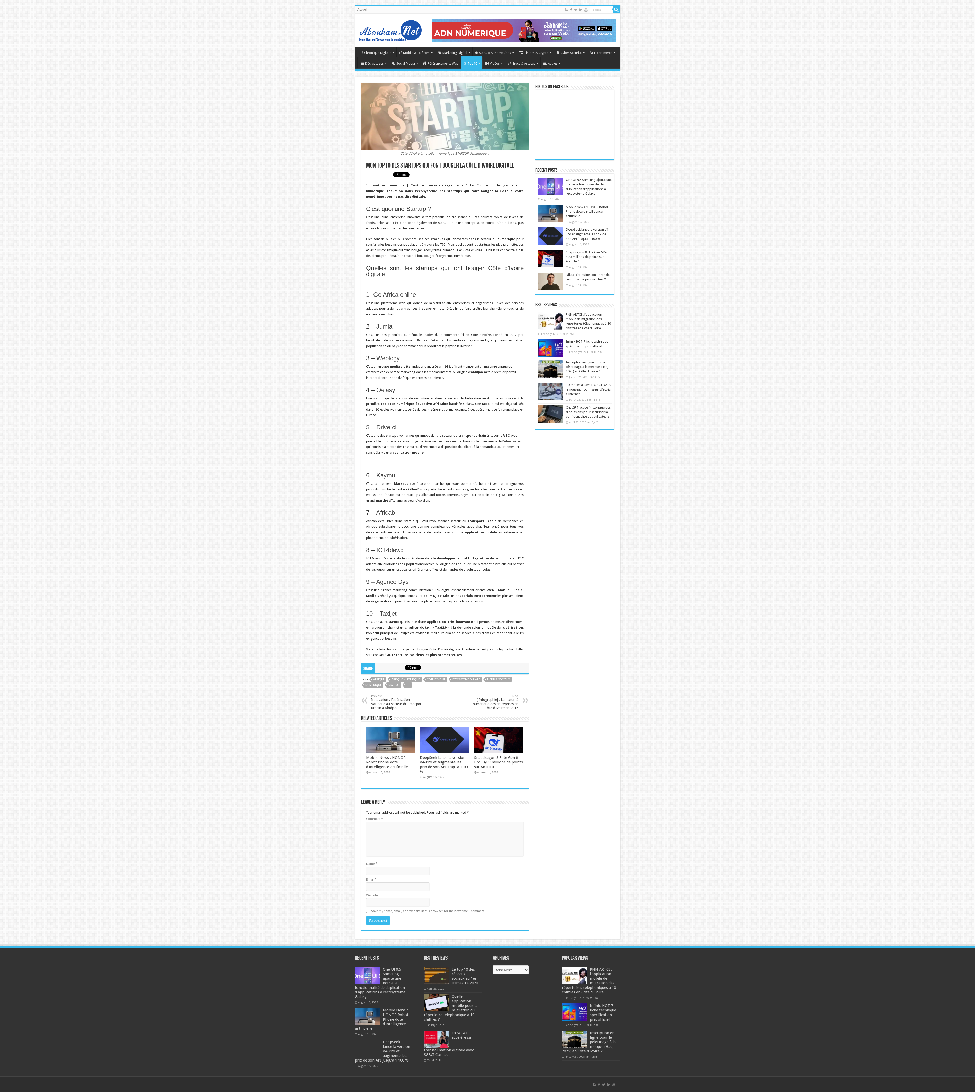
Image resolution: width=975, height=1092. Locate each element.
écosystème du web (466, 679)
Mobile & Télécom (416, 53)
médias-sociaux (498, 679)
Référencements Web (443, 63)
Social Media (405, 63)
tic (408, 685)
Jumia (384, 326)
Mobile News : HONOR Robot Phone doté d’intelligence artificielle (387, 762)
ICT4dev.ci (390, 550)
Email (371, 879)
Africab (385, 512)
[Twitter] (576, 10)
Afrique (379, 679)
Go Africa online (394, 294)
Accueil (362, 9)
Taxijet (388, 613)
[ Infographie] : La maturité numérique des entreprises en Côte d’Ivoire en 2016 (495, 702)
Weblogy (388, 358)
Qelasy (385, 389)
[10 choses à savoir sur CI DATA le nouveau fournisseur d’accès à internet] (550, 391)
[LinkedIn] (581, 10)
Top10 (472, 63)
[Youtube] (586, 10)
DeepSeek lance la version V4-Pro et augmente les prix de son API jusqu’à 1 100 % (444, 764)
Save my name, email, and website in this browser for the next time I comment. (428, 911)
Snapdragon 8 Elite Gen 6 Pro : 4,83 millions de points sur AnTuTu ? (498, 762)
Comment (374, 819)
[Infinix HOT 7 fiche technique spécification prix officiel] (550, 348)
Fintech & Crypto (536, 53)
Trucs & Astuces (523, 63)
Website (372, 895)
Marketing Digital (454, 53)
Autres (552, 63)
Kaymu (385, 475)
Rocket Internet (431, 340)
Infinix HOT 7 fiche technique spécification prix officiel (603, 1012)
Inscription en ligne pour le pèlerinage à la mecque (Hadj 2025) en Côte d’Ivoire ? (587, 366)
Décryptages (374, 63)
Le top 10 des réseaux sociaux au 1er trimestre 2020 (465, 976)
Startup (393, 685)
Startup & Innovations (495, 53)
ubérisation (513, 441)
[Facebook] (571, 10)
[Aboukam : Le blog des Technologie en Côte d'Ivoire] (390, 29)
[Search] (616, 9)
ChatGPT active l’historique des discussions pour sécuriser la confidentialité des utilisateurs (588, 411)
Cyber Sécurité (571, 53)
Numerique (373, 685)
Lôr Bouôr (463, 564)
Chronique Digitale (377, 53)
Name (371, 864)
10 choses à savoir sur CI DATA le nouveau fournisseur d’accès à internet (588, 389)
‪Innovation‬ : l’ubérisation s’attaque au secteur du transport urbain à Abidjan (397, 702)
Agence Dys (392, 581)
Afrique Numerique (406, 679)
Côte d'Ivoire (436, 679)
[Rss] (566, 10)
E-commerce (603, 53)
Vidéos (495, 63)
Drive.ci (386, 427)
